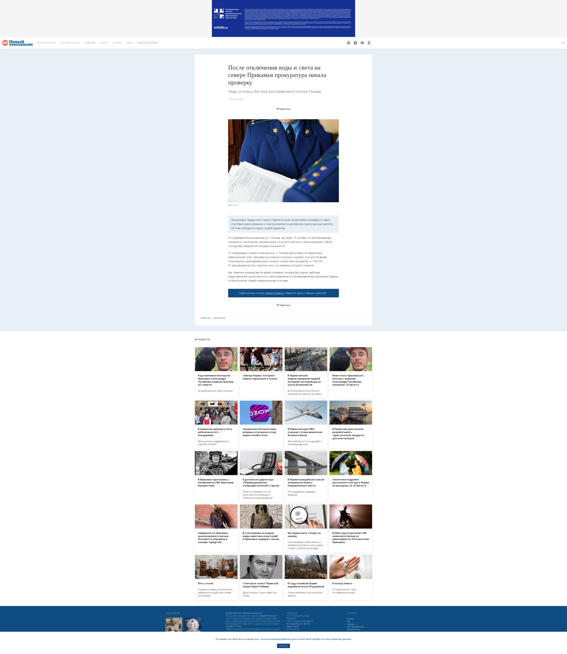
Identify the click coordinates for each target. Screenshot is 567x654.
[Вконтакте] (362, 43)
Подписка (351, 624)
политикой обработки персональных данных (325, 639)
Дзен (349, 626)
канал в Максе (274, 293)
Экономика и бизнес (70, 43)
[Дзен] (348, 43)
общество (206, 318)
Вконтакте (360, 626)
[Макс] (355, 43)
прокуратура (219, 318)
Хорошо (283, 646)
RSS (348, 621)
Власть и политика (46, 43)
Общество (90, 43)
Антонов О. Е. (308, 621)
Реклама (350, 619)
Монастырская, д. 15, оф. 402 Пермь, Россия (298, 625)
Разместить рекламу (147, 43)
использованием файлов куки (278, 639)
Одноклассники (353, 629)
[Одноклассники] (369, 43)
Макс (354, 626)
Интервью (117, 43)
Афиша (130, 43)
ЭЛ (233, 626)
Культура (104, 43)
